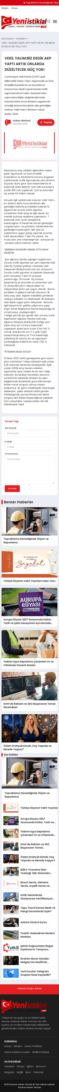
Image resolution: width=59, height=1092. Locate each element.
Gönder (12, 488)
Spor (28, 1072)
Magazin (9, 1072)
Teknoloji (38, 1072)
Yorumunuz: (11, 453)
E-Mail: (8, 441)
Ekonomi (41, 1066)
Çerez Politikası (33, 1046)
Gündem (9, 1066)
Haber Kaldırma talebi (17, 1052)
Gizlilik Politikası (40, 1052)
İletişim (4, 8)
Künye (14, 8)
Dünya (20, 1066)
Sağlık (20, 1072)
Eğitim (30, 1066)
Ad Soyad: (10, 428)
